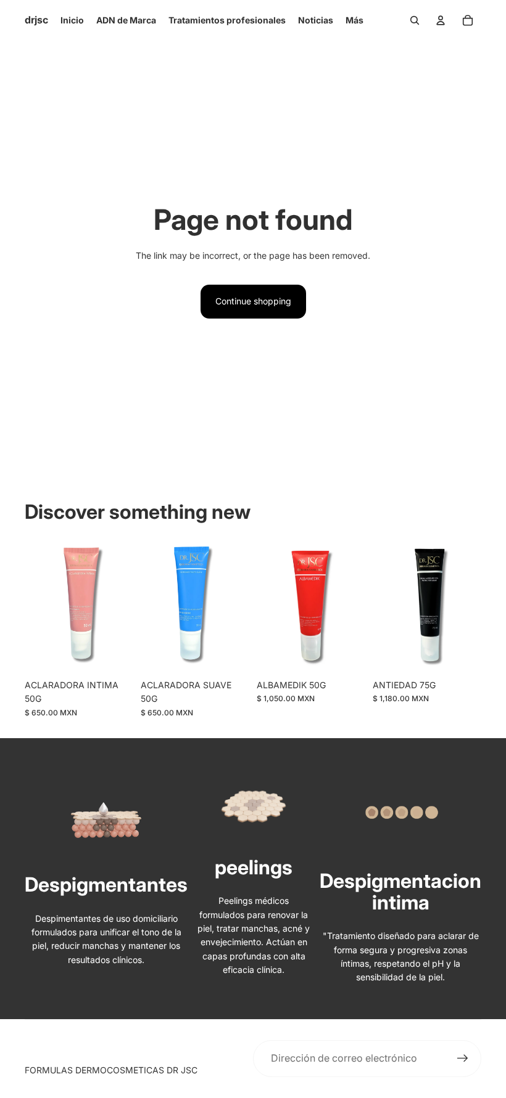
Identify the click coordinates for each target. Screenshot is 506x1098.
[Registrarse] (463, 1059)
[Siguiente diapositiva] (355, 605)
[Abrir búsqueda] (414, 20)
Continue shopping (253, 301)
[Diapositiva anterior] (266, 605)
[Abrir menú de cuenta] (440, 20)
